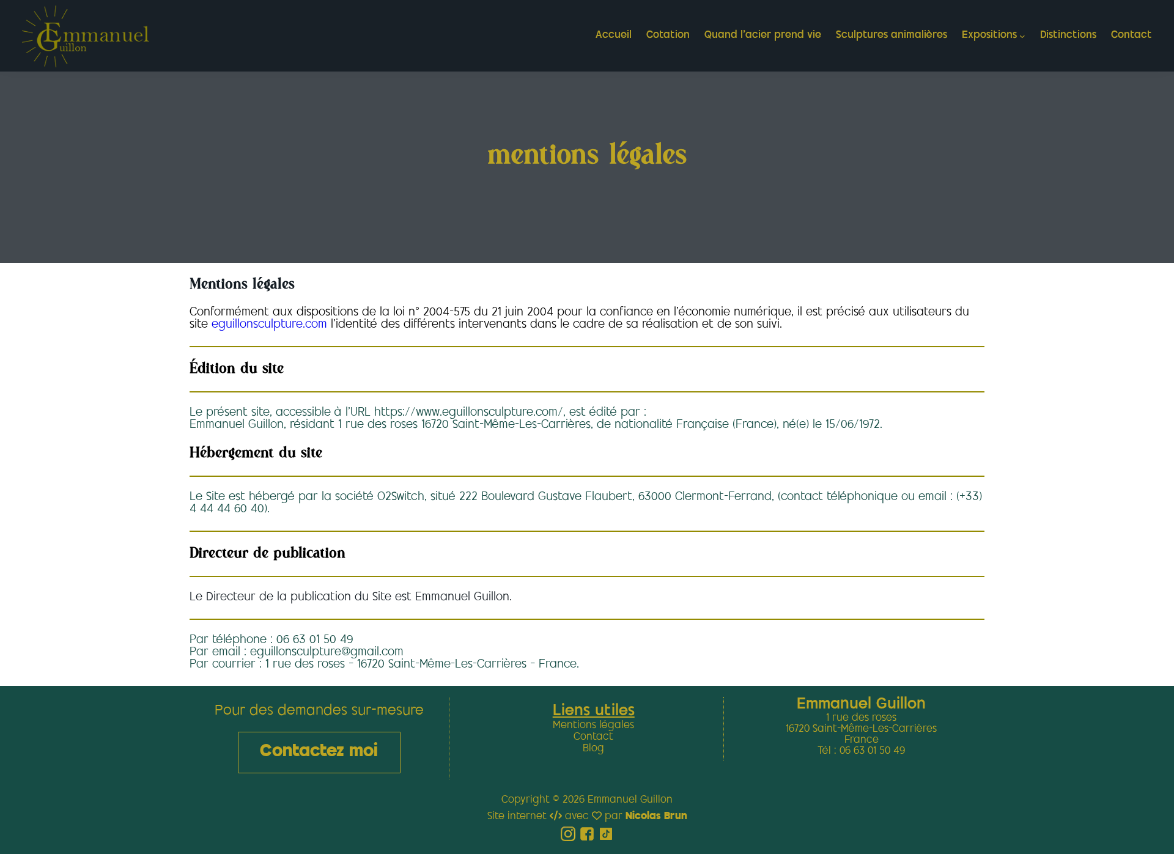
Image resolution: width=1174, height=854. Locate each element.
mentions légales (587, 156)
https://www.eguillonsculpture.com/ (468, 413)
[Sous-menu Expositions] (1022, 36)
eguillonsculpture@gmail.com (327, 652)
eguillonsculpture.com (271, 325)
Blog (593, 749)
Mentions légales (593, 726)
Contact (593, 737)
